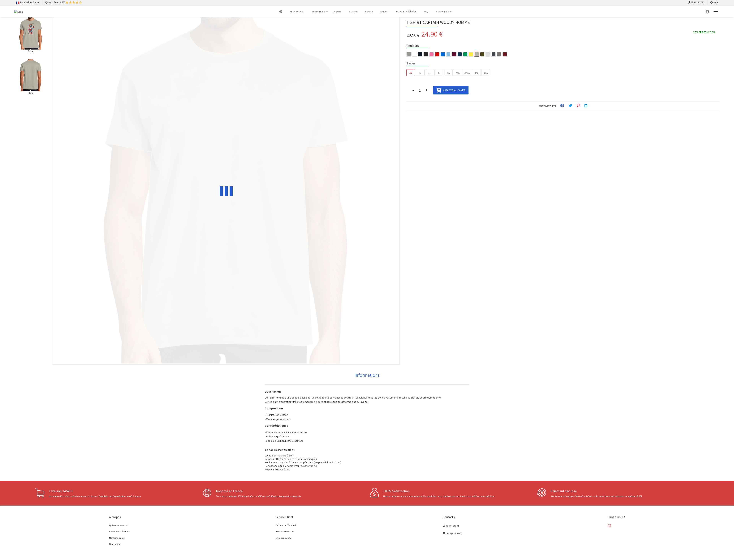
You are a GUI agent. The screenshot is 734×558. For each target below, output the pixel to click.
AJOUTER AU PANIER (454, 90)
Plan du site (114, 544)
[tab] (367, 375)
